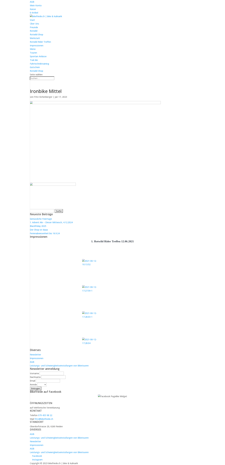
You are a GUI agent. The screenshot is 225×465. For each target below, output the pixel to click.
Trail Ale (34, 60)
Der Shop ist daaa (39, 229)
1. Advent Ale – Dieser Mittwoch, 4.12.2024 (51, 222)
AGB (32, 1)
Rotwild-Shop (36, 34)
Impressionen (36, 45)
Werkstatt (35, 38)
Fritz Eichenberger (43, 96)
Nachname (35, 377)
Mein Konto (36, 5)
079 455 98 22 (45, 415)
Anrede (33, 384)
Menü (33, 49)
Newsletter (35, 354)
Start (32, 19)
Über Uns (34, 23)
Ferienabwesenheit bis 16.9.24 (45, 233)
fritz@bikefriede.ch (44, 418)
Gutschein (35, 67)
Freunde (34, 27)
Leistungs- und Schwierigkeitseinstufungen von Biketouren (59, 365)
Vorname (34, 373)
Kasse (33, 9)
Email (32, 380)
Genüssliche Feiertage (41, 218)
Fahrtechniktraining (39, 63)
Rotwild (33, 30)
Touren (33, 52)
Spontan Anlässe (38, 56)
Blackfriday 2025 (38, 226)
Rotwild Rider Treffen (40, 41)
